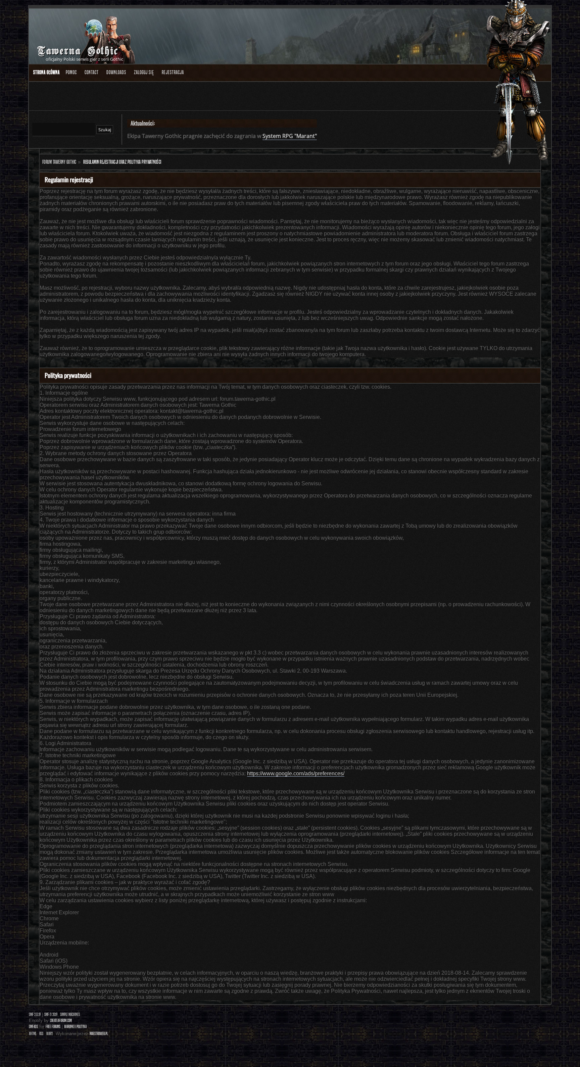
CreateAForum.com (61, 1020)
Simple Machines (70, 1014)
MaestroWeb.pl (99, 1033)
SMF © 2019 (50, 1014)
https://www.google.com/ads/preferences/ (295, 773)
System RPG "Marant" (289, 136)
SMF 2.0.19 (35, 1014)
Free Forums (53, 1026)
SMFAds (33, 1026)
